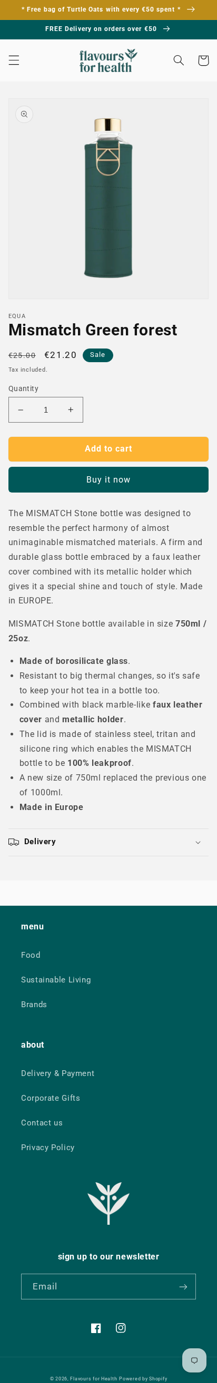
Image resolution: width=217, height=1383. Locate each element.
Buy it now (108, 480)
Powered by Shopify (143, 1378)
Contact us (42, 1123)
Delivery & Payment (57, 1073)
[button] (14, 60)
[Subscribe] (183, 1286)
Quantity (23, 388)
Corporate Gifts (50, 1098)
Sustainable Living (56, 980)
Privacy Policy (48, 1147)
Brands (34, 1004)
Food (31, 955)
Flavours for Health (93, 1378)
